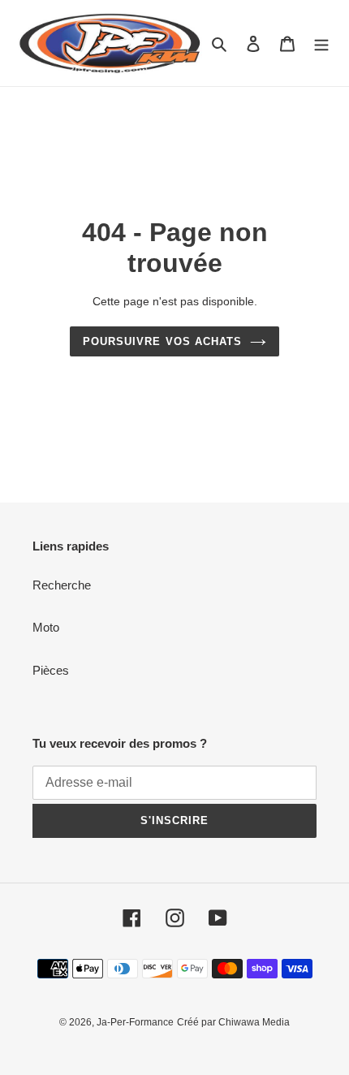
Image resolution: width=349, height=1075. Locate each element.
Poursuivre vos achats (162, 341)
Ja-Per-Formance (135, 1022)
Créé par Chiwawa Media (233, 1022)
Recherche (61, 585)
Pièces (50, 670)
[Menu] (321, 43)
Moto (45, 627)
